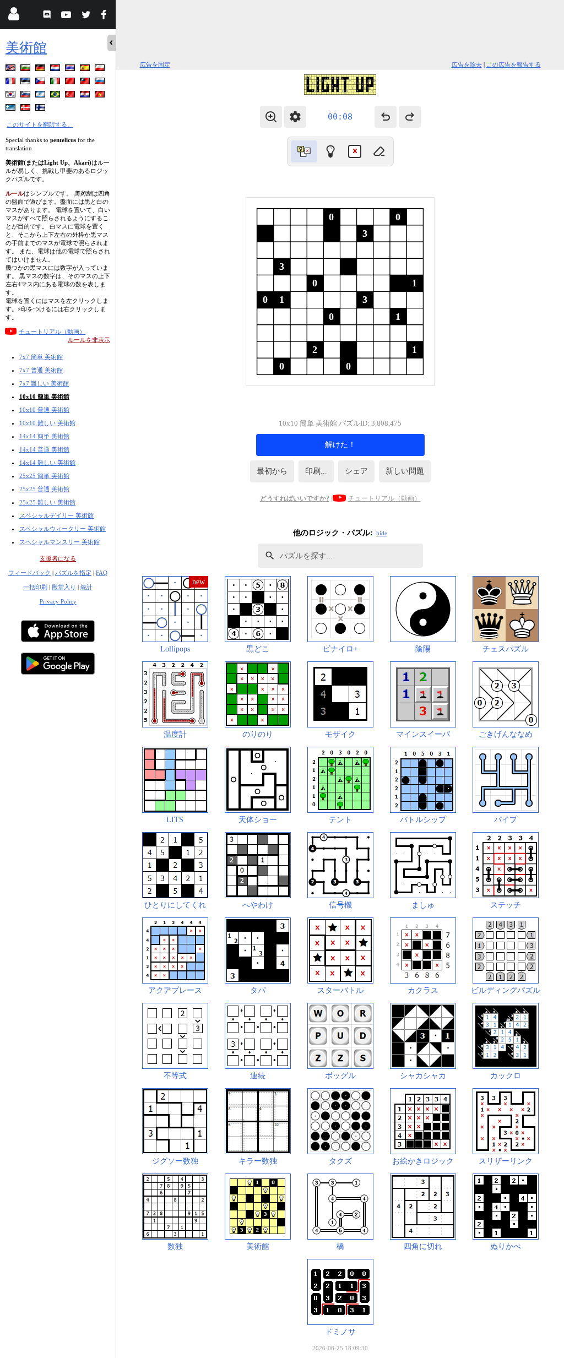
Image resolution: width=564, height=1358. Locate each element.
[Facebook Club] (106, 16)
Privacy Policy (58, 601)
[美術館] (330, 151)
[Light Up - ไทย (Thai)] (71, 69)
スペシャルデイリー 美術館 (56, 515)
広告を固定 (155, 64)
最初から (272, 471)
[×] (355, 151)
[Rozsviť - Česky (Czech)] (41, 83)
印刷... (316, 471)
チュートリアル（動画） (52, 331)
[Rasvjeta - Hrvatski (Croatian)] (86, 96)
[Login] (13, 16)
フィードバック (29, 572)
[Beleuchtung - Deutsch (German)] (41, 69)
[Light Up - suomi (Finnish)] (41, 109)
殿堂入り (64, 587)
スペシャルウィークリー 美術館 (62, 528)
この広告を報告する (513, 64)
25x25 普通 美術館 (44, 489)
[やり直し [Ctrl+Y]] (410, 117)
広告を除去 (467, 64)
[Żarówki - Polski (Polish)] (101, 69)
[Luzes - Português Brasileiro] (56, 96)
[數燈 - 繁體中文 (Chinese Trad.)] (86, 83)
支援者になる (58, 558)
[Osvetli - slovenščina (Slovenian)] (26, 96)
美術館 (26, 47)
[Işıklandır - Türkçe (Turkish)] (71, 96)
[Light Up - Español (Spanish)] (86, 69)
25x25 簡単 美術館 (44, 475)
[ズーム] (271, 117)
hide (381, 533)
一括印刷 (35, 587)
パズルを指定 (73, 572)
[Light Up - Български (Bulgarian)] (26, 69)
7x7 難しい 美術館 (44, 383)
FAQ (101, 572)
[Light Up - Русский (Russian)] (101, 83)
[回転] (304, 151)
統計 (86, 587)
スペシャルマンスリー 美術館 (59, 542)
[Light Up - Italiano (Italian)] (56, 83)
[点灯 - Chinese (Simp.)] (71, 83)
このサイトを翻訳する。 (40, 124)
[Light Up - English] (12, 69)
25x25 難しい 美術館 (47, 502)
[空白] (379, 151)
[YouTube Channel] (67, 16)
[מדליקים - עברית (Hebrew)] (41, 96)
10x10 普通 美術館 (44, 409)
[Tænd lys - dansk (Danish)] (26, 109)
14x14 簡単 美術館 (44, 436)
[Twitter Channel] (86, 16)
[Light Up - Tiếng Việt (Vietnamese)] (101, 96)
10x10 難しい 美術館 (47, 423)
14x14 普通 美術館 (44, 449)
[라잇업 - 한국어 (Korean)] (12, 96)
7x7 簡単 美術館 (41, 357)
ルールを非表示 (89, 339)
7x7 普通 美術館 (41, 370)
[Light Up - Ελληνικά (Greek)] (12, 109)
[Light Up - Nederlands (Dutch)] (56, 69)
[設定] (295, 117)
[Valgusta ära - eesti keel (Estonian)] (26, 83)
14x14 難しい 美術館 (47, 462)
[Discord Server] (48, 16)
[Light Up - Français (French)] (12, 83)
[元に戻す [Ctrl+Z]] (386, 117)
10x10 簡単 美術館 (44, 396)
